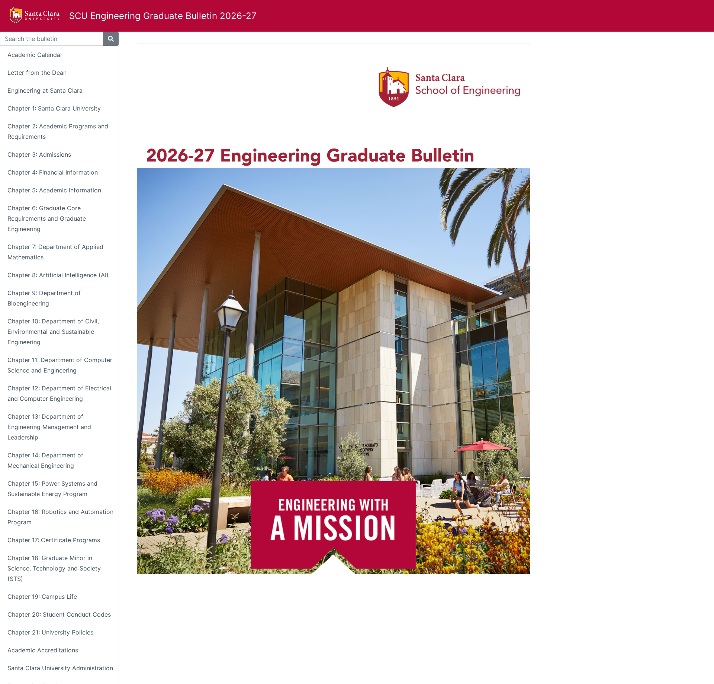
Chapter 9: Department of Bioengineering (44, 298)
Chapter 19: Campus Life (42, 596)
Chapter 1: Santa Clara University (54, 108)
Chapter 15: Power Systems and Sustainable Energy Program (52, 489)
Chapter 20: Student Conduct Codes (59, 614)
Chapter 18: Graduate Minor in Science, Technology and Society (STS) (54, 568)
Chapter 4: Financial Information (52, 172)
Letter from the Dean (37, 72)
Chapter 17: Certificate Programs (53, 540)
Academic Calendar (34, 54)
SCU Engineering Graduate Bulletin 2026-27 (163, 15)
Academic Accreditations (42, 650)
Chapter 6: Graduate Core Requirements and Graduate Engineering (46, 218)
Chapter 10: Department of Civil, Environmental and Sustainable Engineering (53, 331)
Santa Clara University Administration (60, 668)
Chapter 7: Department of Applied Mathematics (55, 252)
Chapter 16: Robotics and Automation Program (60, 517)
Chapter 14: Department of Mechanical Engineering (45, 460)
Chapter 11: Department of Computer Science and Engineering (59, 365)
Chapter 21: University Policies (50, 632)
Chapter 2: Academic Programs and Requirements (57, 131)
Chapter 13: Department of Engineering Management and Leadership (49, 427)
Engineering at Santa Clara (45, 90)
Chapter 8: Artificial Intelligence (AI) (58, 275)
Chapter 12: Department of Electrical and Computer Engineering (59, 393)
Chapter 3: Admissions (39, 154)
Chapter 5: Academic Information (54, 190)
